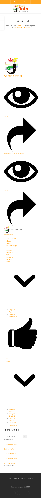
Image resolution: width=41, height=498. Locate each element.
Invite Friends (8, 439)
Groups (9, 257)
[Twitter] (18, 493)
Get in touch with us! (21, 2)
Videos (9, 255)
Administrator (13, 75)
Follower (12, 314)
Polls (11, 312)
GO (25, 436)
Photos (9, 252)
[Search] (2, 23)
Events (9, 259)
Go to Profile (8, 234)
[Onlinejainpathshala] (20, 8)
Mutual (13, 463)
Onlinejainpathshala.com (24, 478)
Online (8, 463)
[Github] (28, 493)
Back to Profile (11, 444)
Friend (9, 250)
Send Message (19, 153)
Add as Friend (9, 153)
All (4, 463)
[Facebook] (14, 493)
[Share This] (21, 151)
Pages (12, 310)
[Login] (2, 18)
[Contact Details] (2, 27)
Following (13, 316)
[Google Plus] (23, 493)
